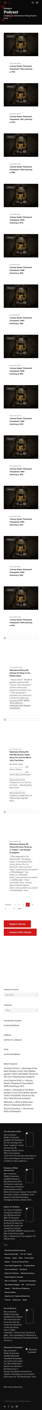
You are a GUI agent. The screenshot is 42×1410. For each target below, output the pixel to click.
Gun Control (30, 1285)
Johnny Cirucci (12, 35)
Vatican (8, 1300)
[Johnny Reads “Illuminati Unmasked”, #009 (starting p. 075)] (21, 207)
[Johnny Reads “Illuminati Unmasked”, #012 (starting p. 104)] (21, 56)
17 (14, 908)
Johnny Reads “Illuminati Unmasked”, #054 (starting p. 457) (19, 1083)
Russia (7, 1262)
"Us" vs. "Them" (26, 1254)
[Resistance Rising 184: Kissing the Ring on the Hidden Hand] (21, 676)
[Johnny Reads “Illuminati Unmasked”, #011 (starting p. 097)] (21, 107)
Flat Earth (23, 1269)
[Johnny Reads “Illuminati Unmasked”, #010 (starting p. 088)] (21, 157)
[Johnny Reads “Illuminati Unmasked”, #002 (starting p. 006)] (21, 560)
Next (19, 908)
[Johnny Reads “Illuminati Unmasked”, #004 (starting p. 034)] (21, 459)
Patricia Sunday (12, 1108)
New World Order (11, 1254)
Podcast (8, 1258)
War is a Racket (11, 1281)
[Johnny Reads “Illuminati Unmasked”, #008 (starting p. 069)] (21, 258)
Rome (25, 1300)
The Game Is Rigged (12, 1285)
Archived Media (12, 1054)
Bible (21, 1258)
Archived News (11, 1025)
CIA (22, 1285)
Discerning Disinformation (15, 1250)
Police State (28, 1258)
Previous (8, 905)
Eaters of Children (12, 1273)
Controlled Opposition (13, 1266)
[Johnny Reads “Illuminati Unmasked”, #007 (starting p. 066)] (21, 308)
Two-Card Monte (11, 1269)
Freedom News (29, 1266)
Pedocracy (17, 1300)
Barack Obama (10, 1292)
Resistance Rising (27, 1273)
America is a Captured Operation (17, 1296)
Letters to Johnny (13, 1039)
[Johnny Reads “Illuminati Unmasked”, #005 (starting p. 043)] (21, 409)
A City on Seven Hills (19, 1262)
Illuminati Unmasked (27, 1281)
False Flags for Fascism (14, 1277)
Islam (14, 1258)
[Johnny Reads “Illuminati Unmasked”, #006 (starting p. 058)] (21, 358)
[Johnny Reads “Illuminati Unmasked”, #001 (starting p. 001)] (21, 610)
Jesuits (7, 1288)
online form (17, 1387)
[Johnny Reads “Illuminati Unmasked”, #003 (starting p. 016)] (21, 509)
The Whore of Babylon (21, 1288)
